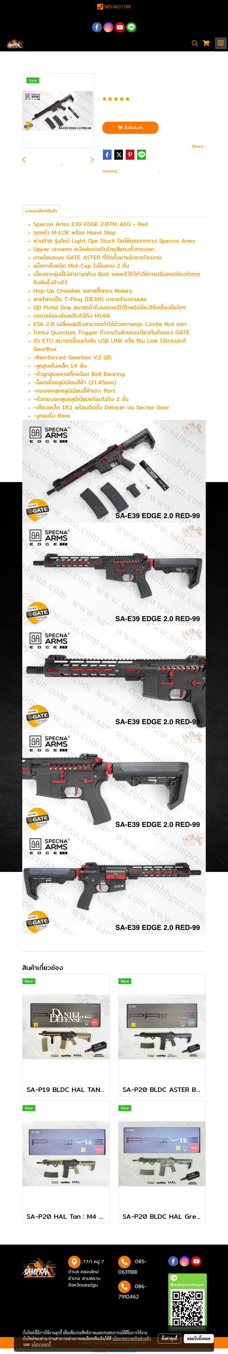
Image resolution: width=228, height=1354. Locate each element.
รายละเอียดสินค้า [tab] (41, 210)
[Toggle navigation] (221, 43)
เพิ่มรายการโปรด (125, 146)
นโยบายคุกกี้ (41, 1344)
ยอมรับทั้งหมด (198, 1338)
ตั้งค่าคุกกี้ (169, 1338)
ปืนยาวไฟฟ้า (176, 171)
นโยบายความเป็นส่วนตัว (131, 1338)
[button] (193, 43)
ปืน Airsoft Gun (140, 171)
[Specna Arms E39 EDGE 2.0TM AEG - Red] (58, 111)
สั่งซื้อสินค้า (132, 128)
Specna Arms (118, 178)
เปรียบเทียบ (172, 146)
